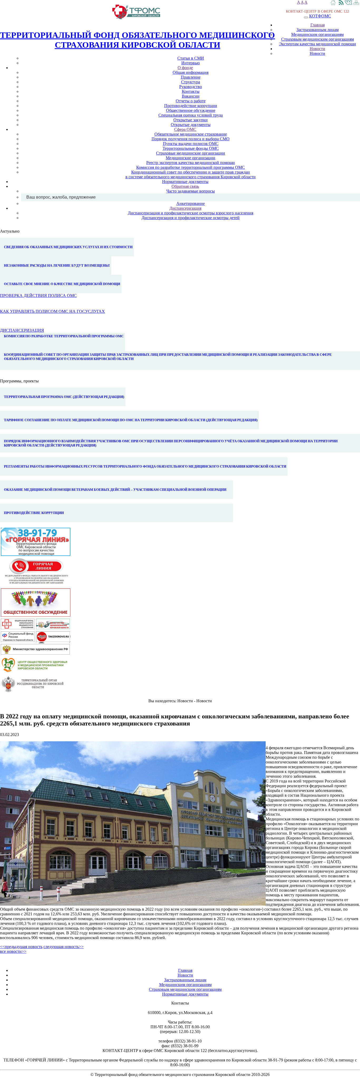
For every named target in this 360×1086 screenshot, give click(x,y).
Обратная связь (185, 186)
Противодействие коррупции (190, 105)
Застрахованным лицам (317, 29)
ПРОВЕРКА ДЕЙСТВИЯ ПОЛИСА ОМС (38, 295)
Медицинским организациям (317, 34)
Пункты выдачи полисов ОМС (190, 143)
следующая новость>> (63, 946)
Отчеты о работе (191, 101)
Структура (190, 82)
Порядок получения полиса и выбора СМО (191, 139)
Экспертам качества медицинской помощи (317, 44)
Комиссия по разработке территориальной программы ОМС (190, 167)
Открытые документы (191, 124)
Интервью (190, 63)
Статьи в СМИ (190, 58)
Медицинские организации (190, 158)
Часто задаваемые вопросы (190, 191)
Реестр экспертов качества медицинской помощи (190, 162)
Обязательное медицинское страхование (190, 134)
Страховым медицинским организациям (317, 39)
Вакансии (191, 96)
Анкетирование (190, 203)
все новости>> (13, 951)
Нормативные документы (185, 181)
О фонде (185, 67)
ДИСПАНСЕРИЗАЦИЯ (22, 330)
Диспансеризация (185, 208)
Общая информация (190, 72)
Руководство (190, 86)
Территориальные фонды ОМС (191, 148)
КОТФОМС (320, 16)
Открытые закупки (190, 120)
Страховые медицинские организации (190, 153)
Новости (317, 48)
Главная (317, 25)
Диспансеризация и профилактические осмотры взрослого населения (190, 213)
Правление (191, 77)
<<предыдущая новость (21, 946)
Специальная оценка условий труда (190, 115)
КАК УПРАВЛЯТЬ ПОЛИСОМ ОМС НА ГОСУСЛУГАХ (52, 311)
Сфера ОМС (185, 129)
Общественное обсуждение (190, 110)
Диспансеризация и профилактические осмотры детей (191, 217)
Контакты (191, 91)
